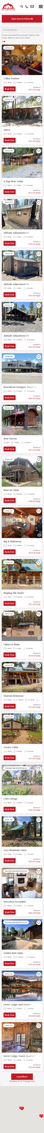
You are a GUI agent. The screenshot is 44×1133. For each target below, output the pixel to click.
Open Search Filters (21, 18)
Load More (22, 1076)
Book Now (9, 89)
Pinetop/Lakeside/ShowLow (16, 768)
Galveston (9, 356)
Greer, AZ (9, 48)
